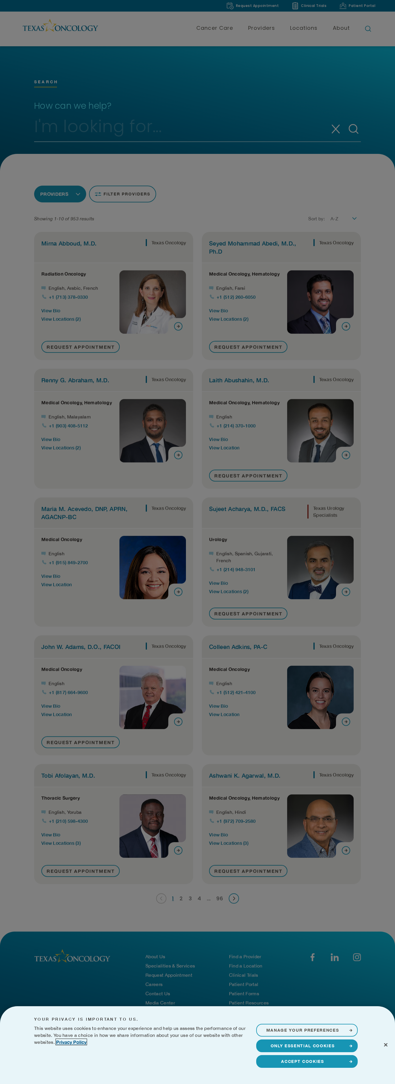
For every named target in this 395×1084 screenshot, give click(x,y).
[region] (197, 1045)
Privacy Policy (71, 1042)
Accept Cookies (302, 1061)
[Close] (385, 1044)
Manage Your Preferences (302, 1030)
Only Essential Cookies (303, 1045)
